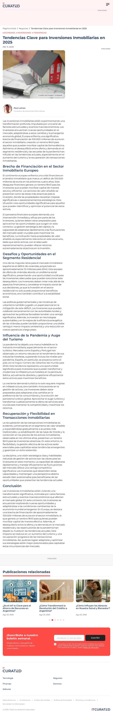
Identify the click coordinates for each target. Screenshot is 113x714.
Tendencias (40, 32)
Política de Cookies (42, 700)
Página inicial (9, 28)
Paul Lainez (19, 108)
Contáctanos (25, 700)
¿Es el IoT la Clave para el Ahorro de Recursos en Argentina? (17, 608)
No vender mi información (14, 704)
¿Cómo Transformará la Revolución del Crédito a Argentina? (53, 608)
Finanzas (7, 684)
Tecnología (8, 678)
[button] (49, 620)
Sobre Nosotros (9, 700)
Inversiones (24, 32)
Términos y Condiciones (85, 700)
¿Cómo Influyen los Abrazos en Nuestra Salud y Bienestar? (93, 607)
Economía (9, 32)
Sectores (57, 684)
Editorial (7, 689)
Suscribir (95, 638)
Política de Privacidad (63, 700)
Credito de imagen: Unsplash (50, 95)
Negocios (23, 28)
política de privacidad (91, 647)
